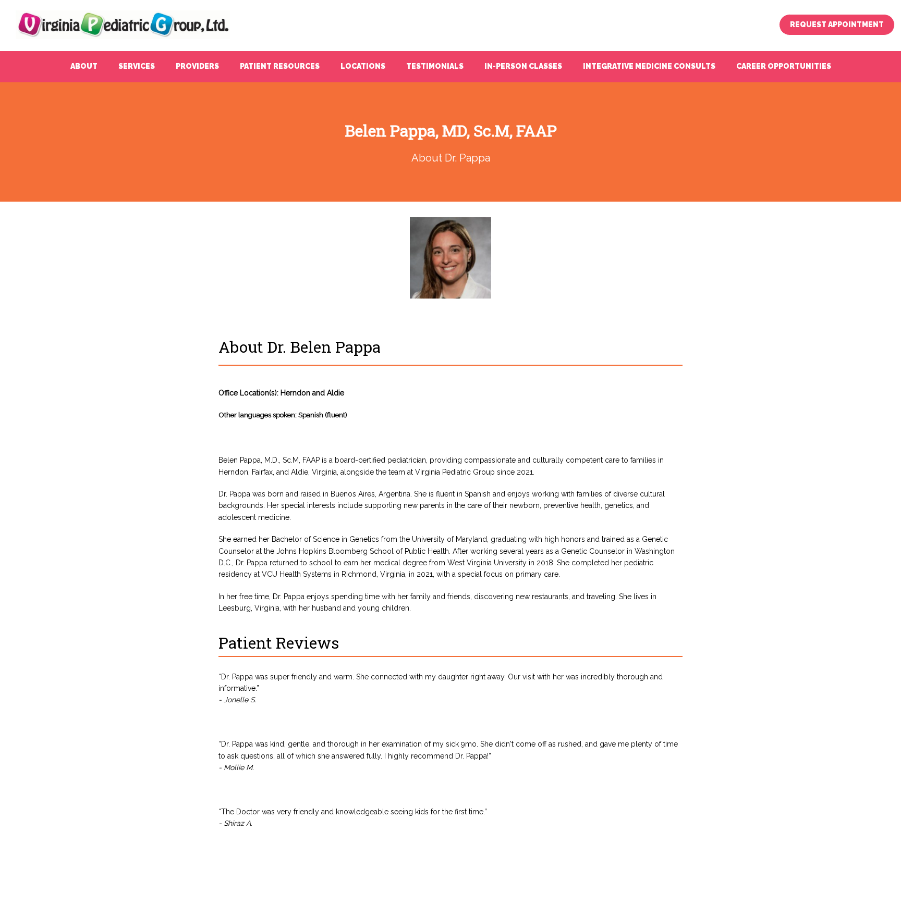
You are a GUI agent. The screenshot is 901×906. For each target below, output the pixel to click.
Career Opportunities (783, 66)
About (84, 66)
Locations (362, 66)
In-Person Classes (523, 66)
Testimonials (435, 66)
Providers (197, 66)
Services (136, 66)
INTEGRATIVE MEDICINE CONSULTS (649, 66)
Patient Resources (280, 66)
